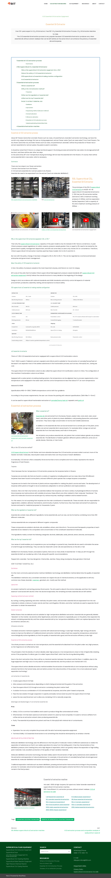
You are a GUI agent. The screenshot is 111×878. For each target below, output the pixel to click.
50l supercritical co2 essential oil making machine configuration (42, 76)
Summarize (29, 64)
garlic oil (81, 400)
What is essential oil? (28, 86)
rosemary (36, 580)
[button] (66, 3)
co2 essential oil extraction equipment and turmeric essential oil (22, 438)
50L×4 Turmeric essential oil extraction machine (80, 803)
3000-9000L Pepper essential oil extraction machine (56, 810)
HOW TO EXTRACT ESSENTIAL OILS (32, 101)
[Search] (69, 851)
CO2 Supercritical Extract (20, 452)
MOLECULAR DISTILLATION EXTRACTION (37, 123)
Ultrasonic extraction (32, 117)
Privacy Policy (78, 869)
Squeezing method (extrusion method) (38, 111)
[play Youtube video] (25, 220)
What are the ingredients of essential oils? (35, 95)
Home (46, 3)
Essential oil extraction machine (28, 126)
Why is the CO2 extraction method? (33, 89)
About (94, 3)
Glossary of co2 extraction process (50, 868)
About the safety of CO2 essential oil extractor (37, 73)
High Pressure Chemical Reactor (16, 864)
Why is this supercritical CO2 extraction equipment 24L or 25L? (41, 70)
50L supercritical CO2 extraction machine (24, 200)
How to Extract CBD (46, 863)
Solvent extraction (32, 114)
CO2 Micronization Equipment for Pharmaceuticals (17, 855)
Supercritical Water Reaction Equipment (19, 861)
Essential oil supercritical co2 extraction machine (57, 819)
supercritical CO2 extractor (30, 244)
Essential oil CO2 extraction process (29, 61)
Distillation (29, 104)
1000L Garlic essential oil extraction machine (57, 808)
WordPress (22, 876)
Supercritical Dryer (12, 852)
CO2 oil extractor (49, 200)
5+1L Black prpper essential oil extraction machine (80, 797)
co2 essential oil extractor (30, 79)
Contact (102, 3)
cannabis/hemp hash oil (59, 400)
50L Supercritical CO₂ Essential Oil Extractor (32, 67)
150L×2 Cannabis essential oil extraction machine (80, 805)
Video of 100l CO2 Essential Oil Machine (54, 230)
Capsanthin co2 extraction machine (27, 819)
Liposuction (30, 107)
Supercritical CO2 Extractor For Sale (86, 872)
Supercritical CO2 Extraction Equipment (18, 850)
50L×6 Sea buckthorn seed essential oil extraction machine (57, 805)
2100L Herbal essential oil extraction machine (82, 808)
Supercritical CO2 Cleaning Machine (17, 859)
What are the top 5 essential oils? (32, 98)
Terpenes (29, 92)
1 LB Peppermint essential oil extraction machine (55, 797)
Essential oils (40, 416)
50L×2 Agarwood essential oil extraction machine (55, 803)
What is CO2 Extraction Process (49, 861)
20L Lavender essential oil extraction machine (57, 800)
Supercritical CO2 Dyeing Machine (17, 866)
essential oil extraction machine (24, 808)
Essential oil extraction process (28, 83)
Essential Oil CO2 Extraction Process (51, 866)
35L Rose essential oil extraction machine (81, 800)
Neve (7, 876)
